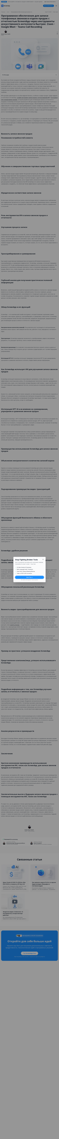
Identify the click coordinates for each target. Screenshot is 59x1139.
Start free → (29, 577)
